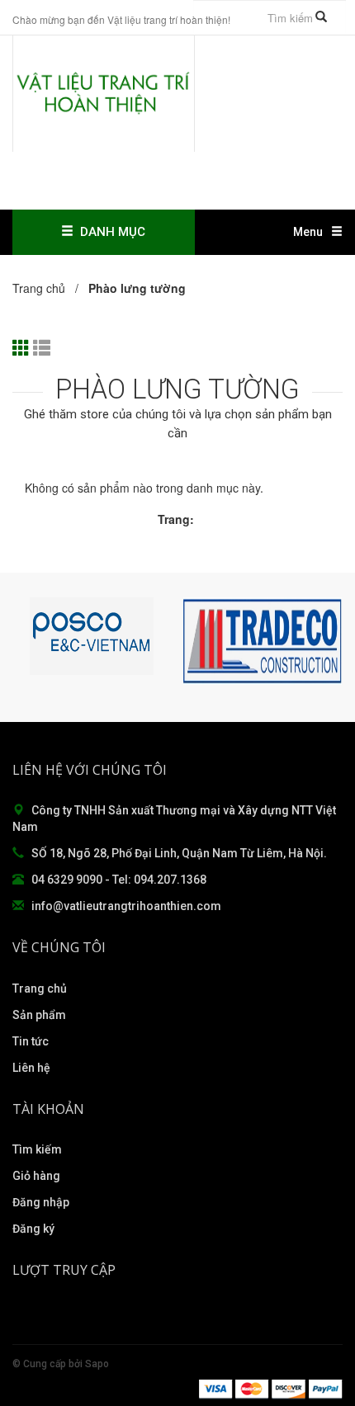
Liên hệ (31, 1067)
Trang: (176, 519)
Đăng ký (33, 1228)
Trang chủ (39, 988)
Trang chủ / (48, 288)
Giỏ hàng (36, 1175)
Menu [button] (308, 231)
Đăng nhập (40, 1202)
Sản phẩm (39, 1014)
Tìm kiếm (37, 1149)
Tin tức (30, 1041)
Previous (28, 641)
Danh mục (109, 231)
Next (326, 641)
